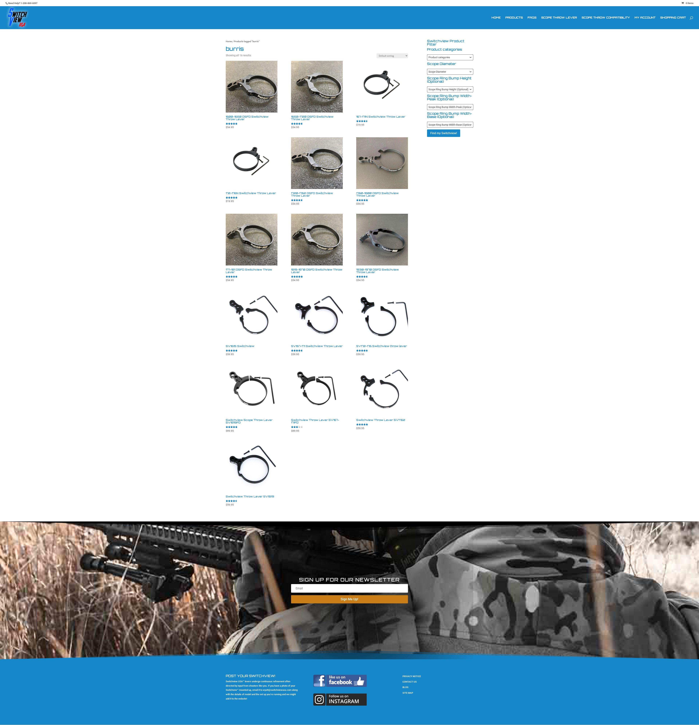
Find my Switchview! (443, 133)
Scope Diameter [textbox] (437, 71)
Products (514, 17)
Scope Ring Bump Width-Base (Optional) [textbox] (451, 124)
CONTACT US (409, 681)
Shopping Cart (673, 17)
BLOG (405, 687)
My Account (645, 17)
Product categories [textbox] (439, 57)
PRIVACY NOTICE (411, 676)
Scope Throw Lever (559, 17)
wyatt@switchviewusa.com (277, 690)
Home (496, 17)
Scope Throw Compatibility (606, 17)
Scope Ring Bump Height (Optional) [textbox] (448, 89)
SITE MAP (407, 692)
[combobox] (450, 57)
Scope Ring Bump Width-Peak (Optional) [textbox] (451, 107)
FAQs (532, 17)
